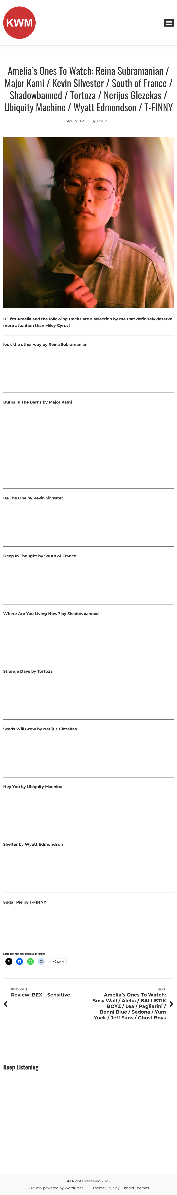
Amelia (101, 121)
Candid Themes (135, 1188)
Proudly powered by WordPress (56, 1188)
